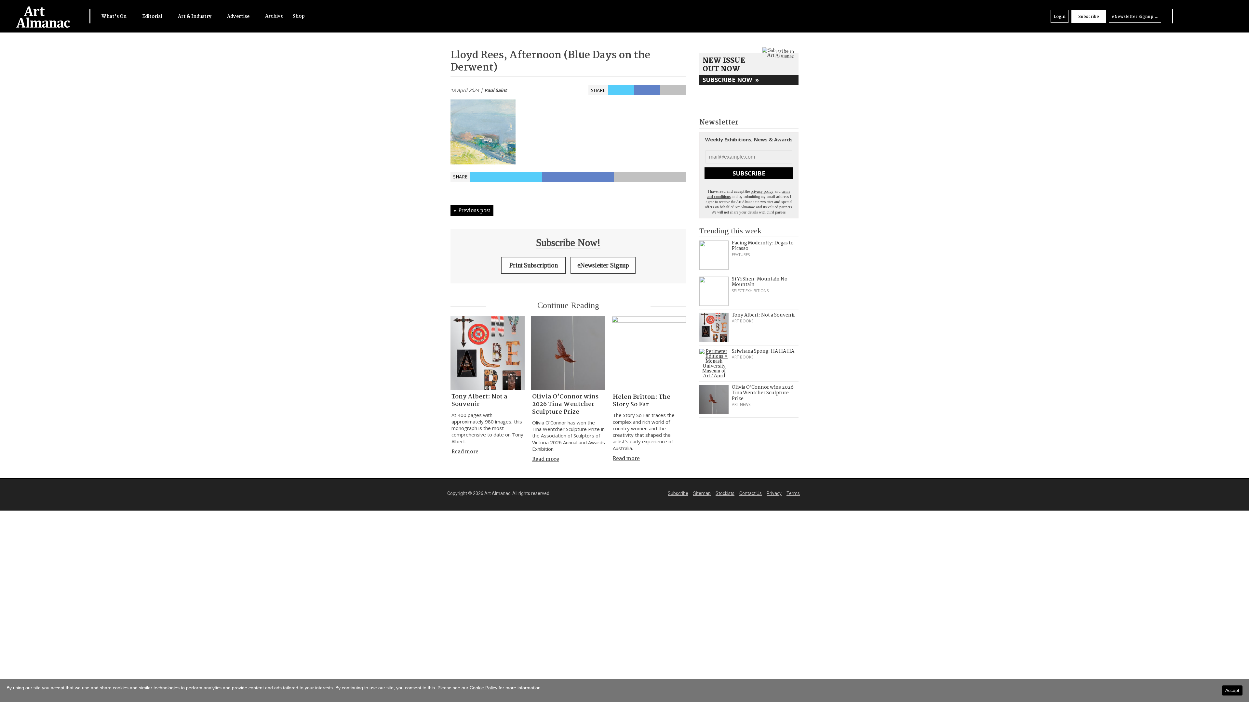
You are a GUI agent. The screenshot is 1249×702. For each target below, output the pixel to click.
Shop (298, 16)
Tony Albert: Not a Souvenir (479, 400)
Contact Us (750, 493)
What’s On (114, 16)
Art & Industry (195, 16)
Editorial (152, 16)
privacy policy (762, 191)
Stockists (725, 493)
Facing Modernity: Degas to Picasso (763, 246)
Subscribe (1088, 16)
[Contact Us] (1225, 16)
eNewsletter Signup (1135, 16)
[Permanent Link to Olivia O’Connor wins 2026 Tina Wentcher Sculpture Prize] (568, 353)
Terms (793, 493)
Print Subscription (533, 265)
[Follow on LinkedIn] (1186, 16)
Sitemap (702, 493)
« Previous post (472, 210)
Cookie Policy (483, 687)
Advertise (238, 16)
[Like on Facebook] (1199, 16)
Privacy (774, 493)
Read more (464, 452)
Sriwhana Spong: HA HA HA (763, 351)
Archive (274, 16)
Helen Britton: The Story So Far (641, 401)
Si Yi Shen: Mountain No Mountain (759, 282)
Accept (1232, 690)
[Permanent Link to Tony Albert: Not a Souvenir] (487, 353)
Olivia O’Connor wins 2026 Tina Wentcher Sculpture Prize (565, 404)
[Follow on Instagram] (1212, 16)
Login (1060, 16)
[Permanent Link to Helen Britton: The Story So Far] (649, 353)
